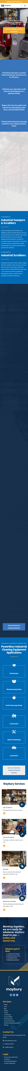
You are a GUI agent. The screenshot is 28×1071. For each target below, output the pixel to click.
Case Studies (7, 1014)
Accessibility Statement (10, 1061)
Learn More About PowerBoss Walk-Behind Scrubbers (13, 560)
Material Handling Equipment (12, 1023)
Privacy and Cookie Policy (11, 1057)
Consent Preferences (9, 1063)
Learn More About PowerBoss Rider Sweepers (11, 454)
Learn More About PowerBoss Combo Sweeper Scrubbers (12, 509)
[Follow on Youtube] (17, 995)
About (5, 1004)
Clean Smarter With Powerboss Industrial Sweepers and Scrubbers (14, 22)
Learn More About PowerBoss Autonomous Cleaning (13, 356)
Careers (6, 1012)
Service (6, 1010)
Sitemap (6, 1025)
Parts (5, 1006)
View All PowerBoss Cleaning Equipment (14, 30)
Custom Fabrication (9, 1021)
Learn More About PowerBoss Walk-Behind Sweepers (13, 611)
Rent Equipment (8, 1019)
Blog (5, 1008)
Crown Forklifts (8, 1016)
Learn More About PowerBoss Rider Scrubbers (11, 405)
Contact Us (19, 1)
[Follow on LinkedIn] (14, 995)
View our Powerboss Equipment (11, 185)
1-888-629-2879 (10, 1)
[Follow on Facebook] (11, 995)
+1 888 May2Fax (8, 1047)
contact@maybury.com (10, 1040)
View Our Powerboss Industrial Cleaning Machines (14, 770)
